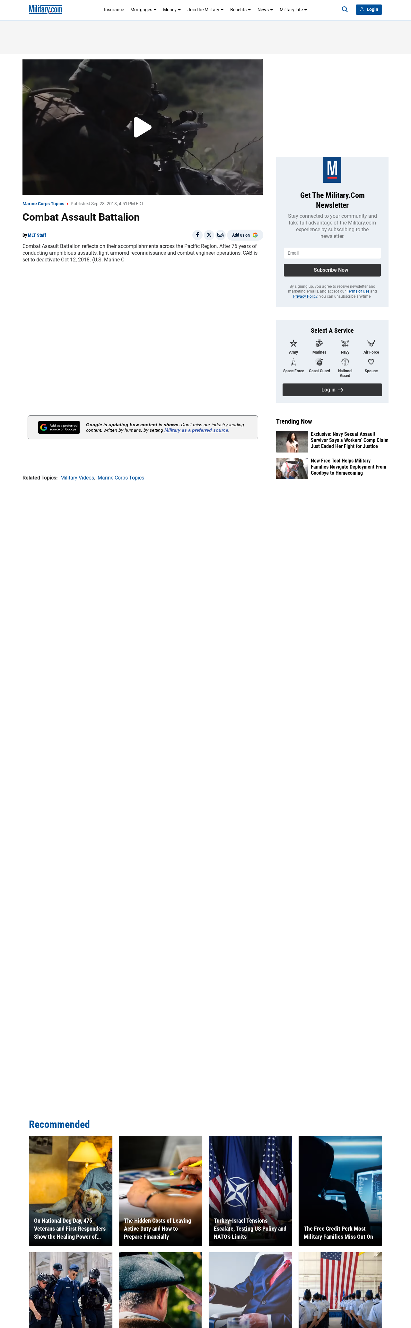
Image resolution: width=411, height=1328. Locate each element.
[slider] (67, 186)
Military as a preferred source (196, 430)
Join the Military (203, 9)
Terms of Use (358, 291)
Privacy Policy (305, 296)
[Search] (344, 9)
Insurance (114, 9)
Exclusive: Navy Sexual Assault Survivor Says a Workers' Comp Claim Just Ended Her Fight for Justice (350, 440)
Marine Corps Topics (43, 203)
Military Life (291, 9)
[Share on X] (209, 235)
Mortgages (141, 9)
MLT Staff (37, 235)
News (263, 9)
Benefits (238, 9)
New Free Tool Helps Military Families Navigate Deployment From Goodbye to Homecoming (348, 467)
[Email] (220, 235)
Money (170, 9)
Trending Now (294, 421)
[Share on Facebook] (197, 235)
